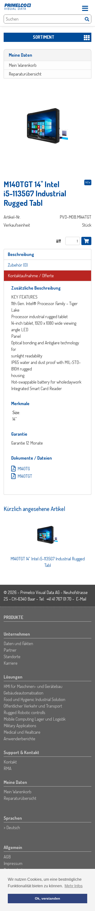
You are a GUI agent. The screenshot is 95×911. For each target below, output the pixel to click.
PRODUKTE (13, 617)
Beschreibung (21, 254)
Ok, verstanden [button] (47, 898)
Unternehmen (17, 634)
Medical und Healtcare (22, 732)
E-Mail (81, 599)
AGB (7, 856)
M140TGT (25, 476)
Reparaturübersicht (25, 74)
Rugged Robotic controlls (24, 712)
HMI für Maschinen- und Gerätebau (33, 686)
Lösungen (13, 676)
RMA (7, 768)
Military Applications (20, 725)
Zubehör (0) (18, 265)
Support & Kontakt (21, 752)
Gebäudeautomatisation (23, 692)
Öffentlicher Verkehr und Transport (33, 706)
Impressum (13, 863)
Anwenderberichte (19, 738)
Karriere (11, 663)
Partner (10, 650)
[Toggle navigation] (85, 7)
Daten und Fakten (18, 643)
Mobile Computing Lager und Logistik (35, 719)
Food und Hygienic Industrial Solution (34, 699)
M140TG (24, 468)
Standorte (12, 656)
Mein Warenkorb (23, 65)
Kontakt (10, 761)
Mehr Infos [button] (74, 886)
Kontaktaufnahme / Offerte (31, 275)
